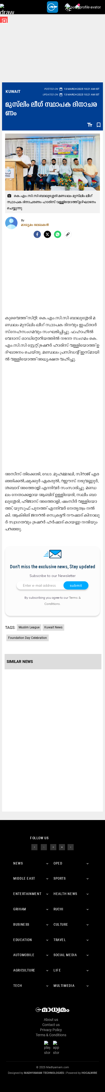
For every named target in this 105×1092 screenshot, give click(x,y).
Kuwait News (53, 627)
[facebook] (37, 234)
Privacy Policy (51, 1030)
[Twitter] (47, 234)
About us (51, 1020)
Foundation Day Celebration (27, 638)
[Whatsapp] (57, 234)
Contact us (51, 1025)
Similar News (20, 661)
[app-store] (57, 1048)
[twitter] (44, 847)
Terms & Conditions (51, 1035)
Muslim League (29, 627)
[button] (7, 7)
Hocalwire (89, 1073)
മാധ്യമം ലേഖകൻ (35, 225)
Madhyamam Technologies (44, 1073)
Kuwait (13, 91)
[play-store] (48, 1048)
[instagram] (53, 847)
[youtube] (62, 847)
